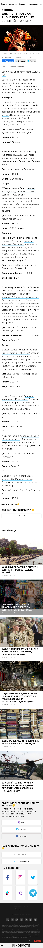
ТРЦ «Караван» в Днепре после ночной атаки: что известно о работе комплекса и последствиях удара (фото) (19, 697)
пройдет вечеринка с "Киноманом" (18, 397)
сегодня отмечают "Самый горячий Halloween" (19, 351)
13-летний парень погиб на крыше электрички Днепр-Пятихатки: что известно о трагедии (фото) (17, 786)
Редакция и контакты (21, 909)
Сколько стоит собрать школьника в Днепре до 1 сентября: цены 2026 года (17, 607)
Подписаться (23, 861)
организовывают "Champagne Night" (20, 437)
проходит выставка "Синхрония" (18, 243)
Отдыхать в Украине (9, 4)
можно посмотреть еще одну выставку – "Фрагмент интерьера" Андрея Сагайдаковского (20, 293)
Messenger (23, 836)
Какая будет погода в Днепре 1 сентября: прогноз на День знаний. (20, 570)
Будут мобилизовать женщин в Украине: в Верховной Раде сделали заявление (20, 652)
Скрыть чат (21, 516)
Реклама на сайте (22, 912)
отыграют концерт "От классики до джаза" (20, 153)
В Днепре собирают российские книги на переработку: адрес (20, 742)
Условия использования (21, 906)
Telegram (23, 829)
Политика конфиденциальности (21, 914)
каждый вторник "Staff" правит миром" (17, 477)
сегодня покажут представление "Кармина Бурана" (19, 191)
